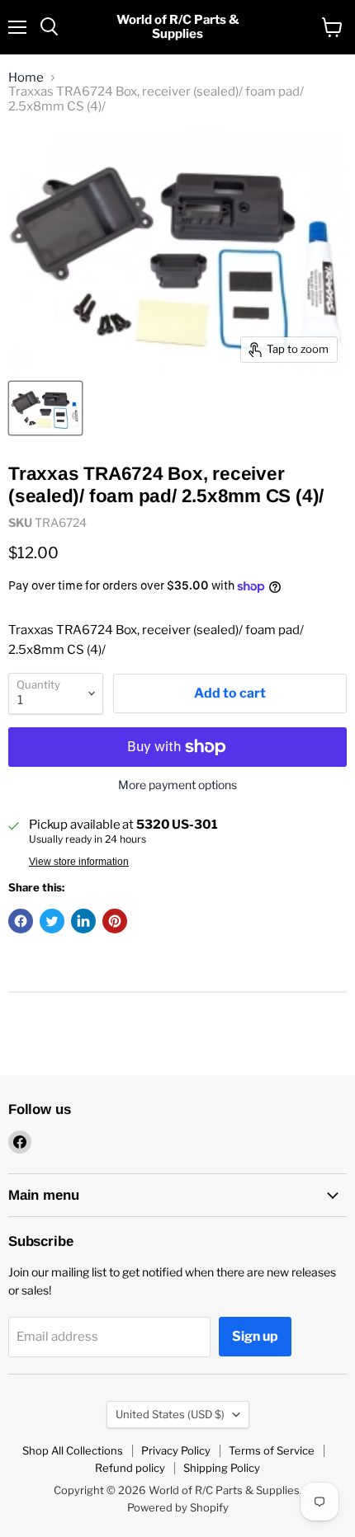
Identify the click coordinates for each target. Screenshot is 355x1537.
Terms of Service (272, 1450)
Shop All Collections (72, 1450)
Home (26, 78)
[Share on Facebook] (20, 921)
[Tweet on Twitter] (52, 921)
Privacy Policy (176, 1450)
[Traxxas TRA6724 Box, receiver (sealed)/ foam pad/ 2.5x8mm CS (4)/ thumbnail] (45, 408)
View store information (79, 861)
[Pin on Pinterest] (114, 921)
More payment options (177, 785)
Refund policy (130, 1467)
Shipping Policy (221, 1467)
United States (170, 1414)
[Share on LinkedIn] (83, 921)
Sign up (255, 1336)
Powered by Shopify (178, 1507)
